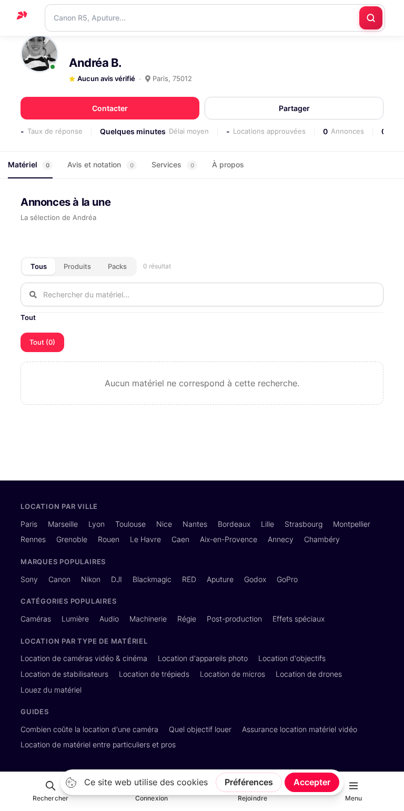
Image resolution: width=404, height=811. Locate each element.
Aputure (220, 579)
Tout (28, 317)
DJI (116, 579)
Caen (180, 539)
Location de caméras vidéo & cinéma (84, 658)
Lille (267, 523)
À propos (228, 164)
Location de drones (309, 673)
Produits (77, 266)
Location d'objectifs (292, 658)
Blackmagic (152, 579)
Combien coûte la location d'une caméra (89, 729)
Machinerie (148, 618)
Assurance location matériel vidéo (299, 729)
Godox (255, 579)
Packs (117, 266)
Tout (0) (42, 342)
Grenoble (71, 539)
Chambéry (322, 539)
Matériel (28, 164)
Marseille (63, 523)
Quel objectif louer (200, 729)
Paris (29, 523)
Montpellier (351, 523)
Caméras (36, 618)
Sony (29, 579)
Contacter (110, 108)
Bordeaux (234, 523)
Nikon (90, 579)
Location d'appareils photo (203, 658)
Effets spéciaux (298, 618)
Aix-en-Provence (228, 539)
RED (189, 579)
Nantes (195, 523)
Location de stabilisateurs (64, 673)
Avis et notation (100, 164)
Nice (164, 523)
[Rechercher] (370, 17)
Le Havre (145, 539)
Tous (39, 266)
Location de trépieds (154, 673)
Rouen (108, 539)
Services (173, 164)
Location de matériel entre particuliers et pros (98, 744)
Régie (186, 618)
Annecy (281, 539)
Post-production (234, 618)
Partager (294, 108)
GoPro (287, 579)
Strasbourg (303, 523)
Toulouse (130, 523)
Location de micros (232, 673)
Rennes (33, 539)
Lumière (75, 618)
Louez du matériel (51, 689)
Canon (59, 579)
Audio (109, 618)
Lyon (96, 523)
